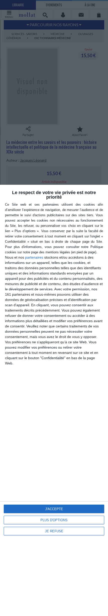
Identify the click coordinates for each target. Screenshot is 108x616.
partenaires (34, 257)
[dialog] (54, 400)
